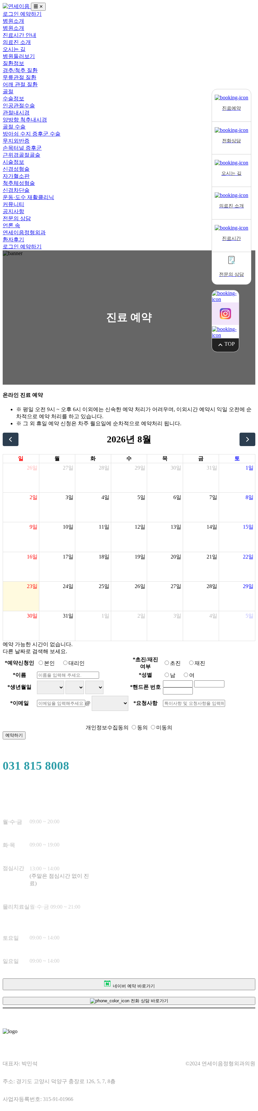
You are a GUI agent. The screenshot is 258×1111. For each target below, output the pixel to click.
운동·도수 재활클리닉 (28, 197)
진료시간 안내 (19, 35)
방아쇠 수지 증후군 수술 (31, 134)
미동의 (164, 727)
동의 (142, 727)
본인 (49, 663)
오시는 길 (14, 49)
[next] (247, 439)
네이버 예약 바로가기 (133, 985)
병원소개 (13, 21)
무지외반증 (16, 141)
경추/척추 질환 (20, 70)
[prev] (10, 439)
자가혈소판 (16, 176)
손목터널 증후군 (22, 148)
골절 (8, 91)
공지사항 (13, 211)
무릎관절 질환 (19, 77)
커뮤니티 (13, 204)
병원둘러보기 (19, 56)
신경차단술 (16, 190)
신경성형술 (16, 169)
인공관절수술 (19, 105)
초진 (175, 663)
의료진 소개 (17, 42)
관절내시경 (16, 112)
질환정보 (13, 63)
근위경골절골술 (21, 155)
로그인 (11, 14)
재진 (200, 663)
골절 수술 (14, 127)
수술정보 (13, 98)
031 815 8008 (36, 765)
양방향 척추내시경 (25, 120)
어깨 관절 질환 (20, 84)
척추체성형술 (19, 183)
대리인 (77, 663)
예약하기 (31, 14)
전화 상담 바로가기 (148, 1000)
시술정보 (13, 162)
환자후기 (13, 239)
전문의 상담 (17, 218)
